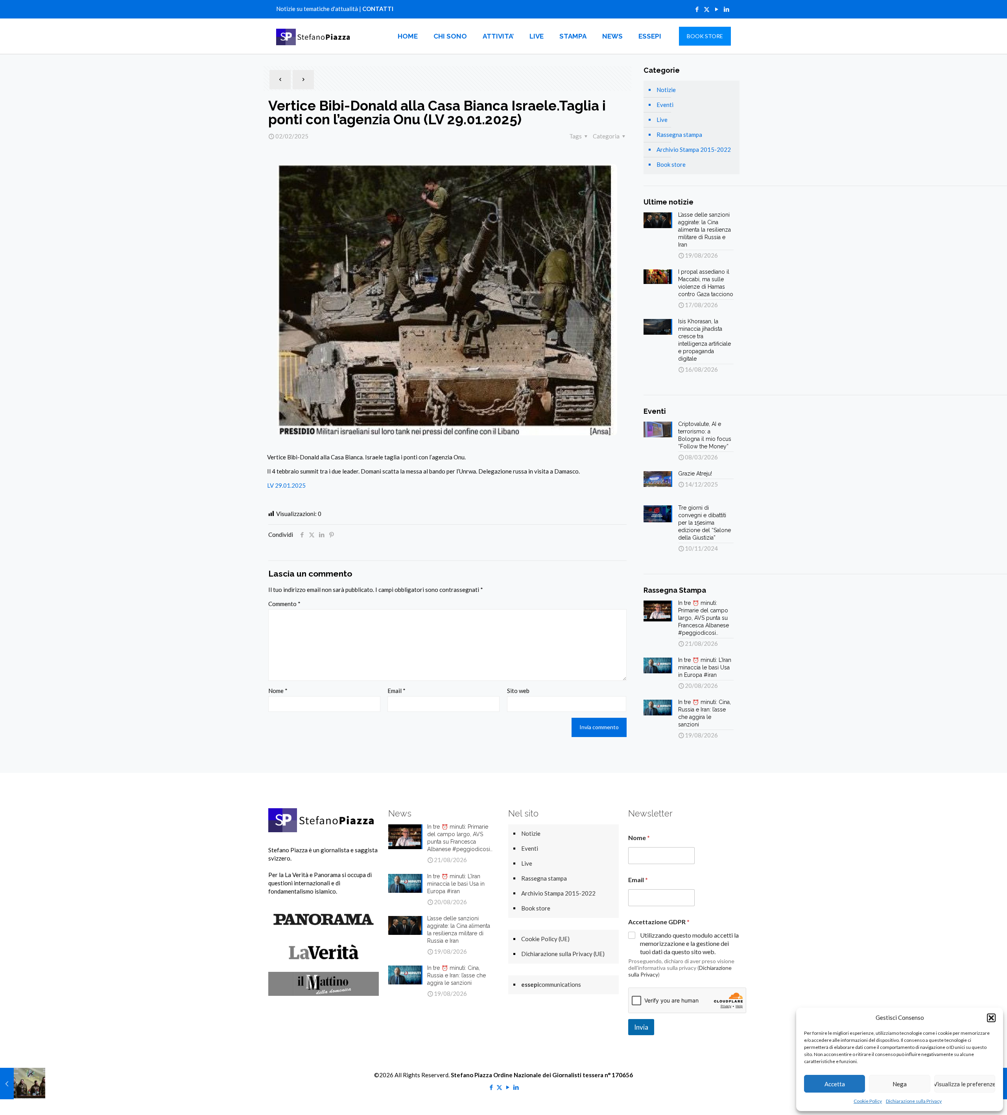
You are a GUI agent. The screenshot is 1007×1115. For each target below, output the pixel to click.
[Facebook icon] (697, 9)
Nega (900, 1083)
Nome (278, 690)
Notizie (666, 89)
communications (551, 984)
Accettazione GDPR (659, 921)
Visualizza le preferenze (964, 1083)
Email (396, 690)
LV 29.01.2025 (286, 485)
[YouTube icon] (716, 9)
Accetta (834, 1083)
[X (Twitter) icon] (707, 9)
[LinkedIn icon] (726, 9)
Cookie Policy (868, 1101)
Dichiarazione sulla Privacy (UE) (563, 953)
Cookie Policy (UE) (545, 938)
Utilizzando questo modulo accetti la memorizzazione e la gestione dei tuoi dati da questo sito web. (689, 943)
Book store (671, 164)
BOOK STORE (705, 36)
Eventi (665, 104)
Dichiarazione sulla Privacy (914, 1101)
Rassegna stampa (679, 134)
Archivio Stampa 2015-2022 (694, 149)
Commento (284, 603)
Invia (641, 1027)
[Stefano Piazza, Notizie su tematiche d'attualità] (314, 36)
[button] (991, 1018)
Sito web (518, 690)
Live (662, 119)
